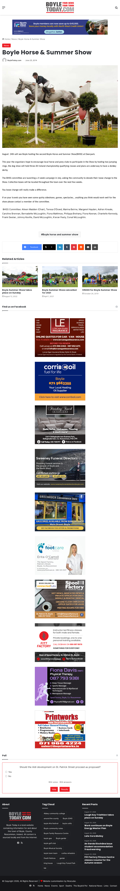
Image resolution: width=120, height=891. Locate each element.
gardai (62, 858)
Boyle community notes (53, 828)
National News (95, 886)
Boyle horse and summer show (60, 234)
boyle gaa (48, 838)
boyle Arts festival (51, 823)
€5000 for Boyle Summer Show (99, 290)
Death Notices (49, 858)
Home (7, 39)
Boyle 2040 (67, 818)
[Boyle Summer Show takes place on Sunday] (20, 276)
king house (48, 863)
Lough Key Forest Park (66, 863)
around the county (51, 818)
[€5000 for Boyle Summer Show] (100, 276)
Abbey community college (54, 813)
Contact (113, 886)
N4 (45, 868)
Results (64, 789)
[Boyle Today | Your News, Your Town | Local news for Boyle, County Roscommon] (60, 7)
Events (54, 886)
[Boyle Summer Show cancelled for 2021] (60, 276)
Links (106, 886)
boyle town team (50, 853)
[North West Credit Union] (60, 26)
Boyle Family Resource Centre (56, 833)
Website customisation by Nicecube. (59, 881)
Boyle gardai (61, 838)
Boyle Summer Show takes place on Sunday (17, 291)
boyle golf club (50, 843)
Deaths (69, 886)
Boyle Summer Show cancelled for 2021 (59, 291)
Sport (61, 886)
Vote (54, 789)
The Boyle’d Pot (80, 886)
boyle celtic (67, 823)
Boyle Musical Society (53, 848)
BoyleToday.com (14, 60)
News (14, 39)
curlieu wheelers (68, 853)
